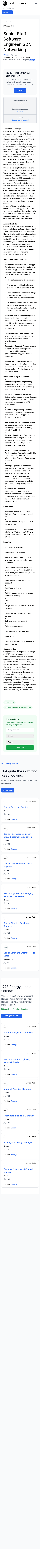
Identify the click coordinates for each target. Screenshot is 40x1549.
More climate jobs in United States (18, 707)
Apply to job (20, 90)
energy (32, 60)
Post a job (7, 12)
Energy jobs (9, 702)
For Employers (8, 8)
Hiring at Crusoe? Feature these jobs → (16, 1009)
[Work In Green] (14, 3)
